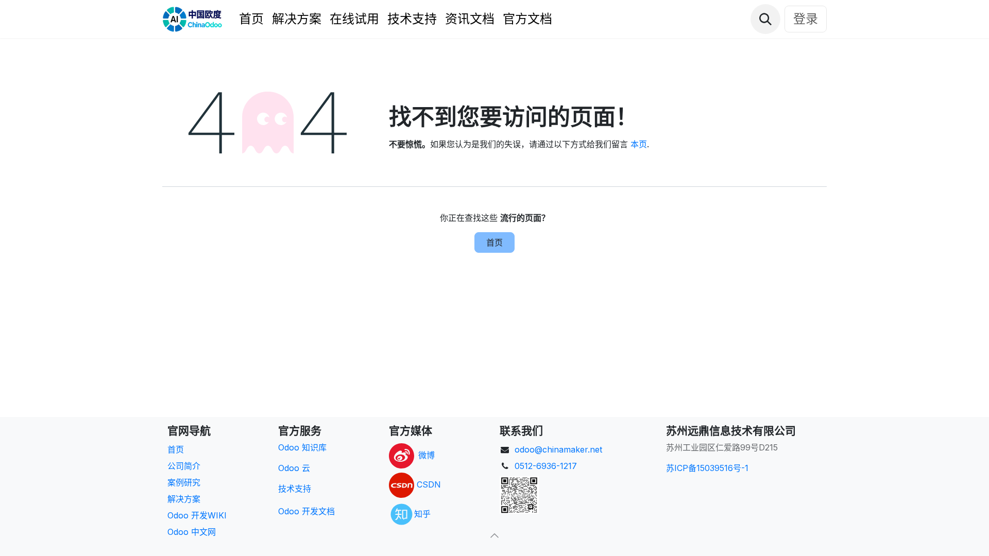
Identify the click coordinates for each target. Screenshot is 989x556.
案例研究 (183, 482)
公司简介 (183, 466)
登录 (805, 18)
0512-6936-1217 (546, 466)
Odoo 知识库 (302, 447)
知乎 (422, 513)
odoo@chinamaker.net (558, 449)
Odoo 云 (294, 468)
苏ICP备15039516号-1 (707, 468)
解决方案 (183, 499)
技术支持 (294, 488)
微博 (426, 455)
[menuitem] (251, 19)
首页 (494, 242)
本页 (638, 144)
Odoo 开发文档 (306, 511)
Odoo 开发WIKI (197, 515)
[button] (765, 19)
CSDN (429, 484)
